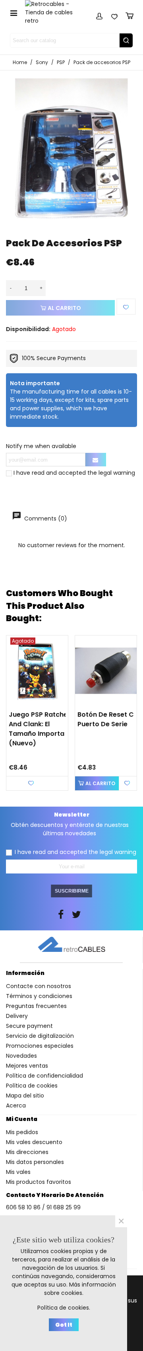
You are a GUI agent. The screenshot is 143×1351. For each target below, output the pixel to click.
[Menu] (13, 12)
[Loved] (114, 14)
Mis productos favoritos (38, 1182)
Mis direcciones (27, 1152)
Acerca (16, 1105)
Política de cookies (32, 1086)
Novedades (21, 1056)
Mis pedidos (22, 1132)
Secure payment (29, 1026)
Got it (63, 1325)
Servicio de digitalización (40, 1036)
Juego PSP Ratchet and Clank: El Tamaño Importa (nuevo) (39, 729)
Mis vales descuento (34, 1142)
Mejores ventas (27, 1066)
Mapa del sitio (25, 1096)
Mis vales (18, 1172)
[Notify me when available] (95, 459)
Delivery (17, 1016)
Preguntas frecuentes (36, 1006)
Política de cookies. (63, 1308)
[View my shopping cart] (129, 14)
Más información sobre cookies (80, 1289)
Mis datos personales (35, 1162)
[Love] (126, 306)
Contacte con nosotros (38, 986)
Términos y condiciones (39, 996)
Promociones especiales (39, 1046)
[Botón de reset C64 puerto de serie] (106, 671)
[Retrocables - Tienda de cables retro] (54, 12)
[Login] (99, 14)
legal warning (117, 473)
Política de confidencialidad (44, 1076)
